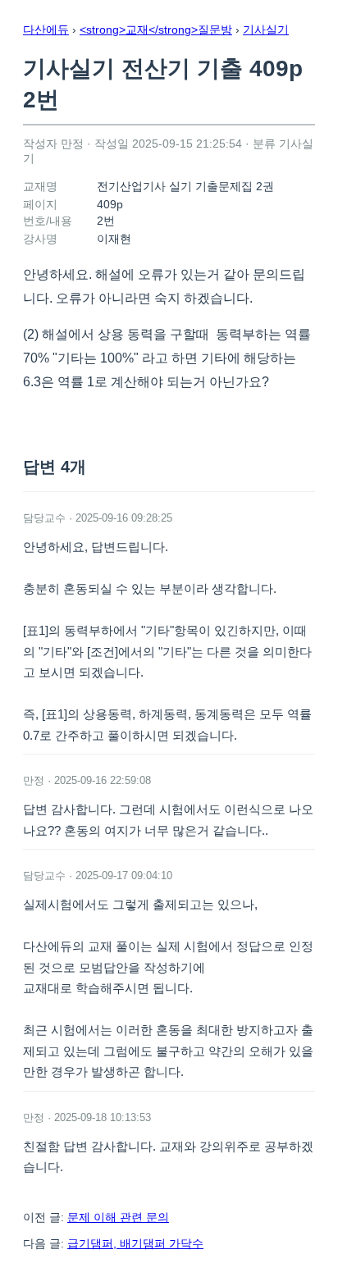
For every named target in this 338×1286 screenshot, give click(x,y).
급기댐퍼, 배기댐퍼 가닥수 (135, 1243)
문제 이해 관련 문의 (118, 1217)
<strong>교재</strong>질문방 (156, 29)
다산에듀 (46, 29)
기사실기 (266, 29)
